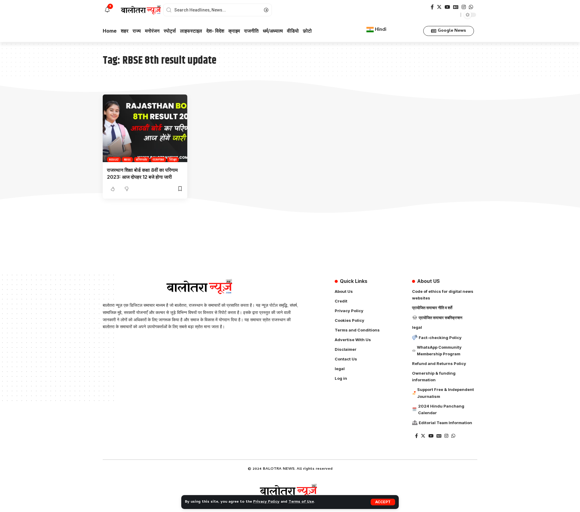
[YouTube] (447, 7)
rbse (127, 159)
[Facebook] (432, 7)
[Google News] (456, 7)
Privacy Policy (266, 502)
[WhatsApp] (471, 7)
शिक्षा (173, 159)
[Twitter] (439, 7)
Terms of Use (301, 502)
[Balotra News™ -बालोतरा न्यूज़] (290, 490)
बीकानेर (141, 159)
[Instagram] (463, 7)
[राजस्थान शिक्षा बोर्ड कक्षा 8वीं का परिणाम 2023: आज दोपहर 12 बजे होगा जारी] (145, 128)
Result (114, 159)
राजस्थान (158, 159)
